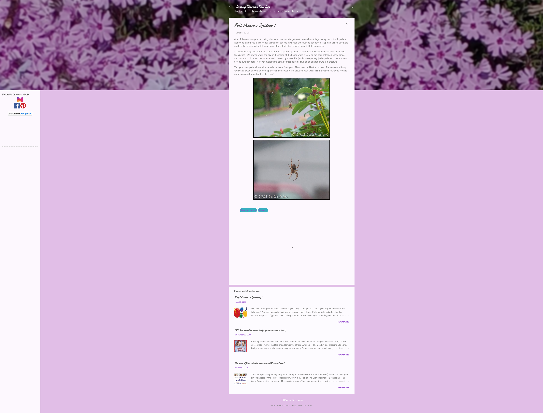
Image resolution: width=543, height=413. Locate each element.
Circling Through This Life (252, 6)
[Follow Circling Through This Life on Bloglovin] (20, 115)
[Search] (353, 7)
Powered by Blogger (293, 400)
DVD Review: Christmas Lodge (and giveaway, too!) (260, 330)
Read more (343, 321)
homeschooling (248, 210)
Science (263, 210)
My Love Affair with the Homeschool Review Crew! (259, 363)
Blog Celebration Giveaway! (248, 297)
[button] (347, 24)
